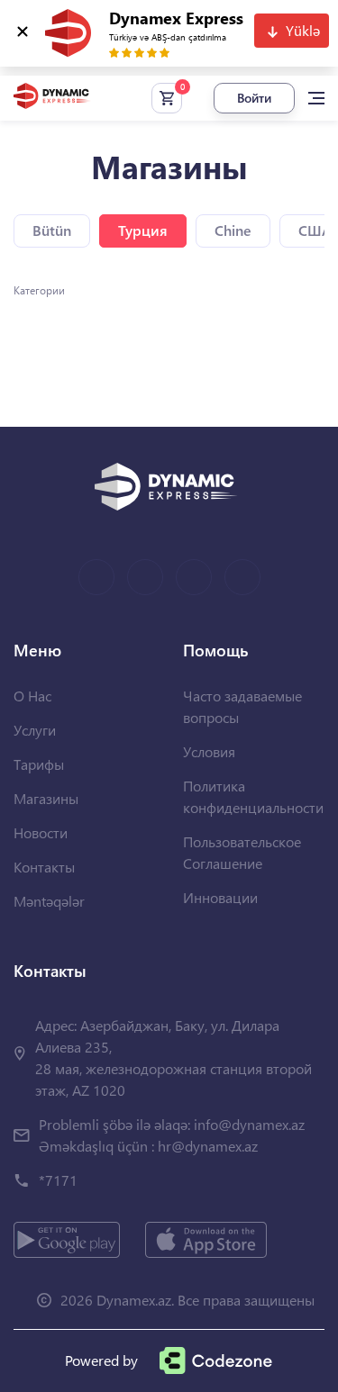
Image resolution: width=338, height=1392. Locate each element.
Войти (254, 97)
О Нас (32, 695)
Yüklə (303, 30)
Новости (41, 832)
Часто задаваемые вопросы (242, 706)
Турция (143, 230)
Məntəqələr (49, 900)
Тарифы (39, 764)
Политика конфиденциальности (253, 796)
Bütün (51, 230)
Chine (233, 230)
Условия (209, 751)
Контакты (44, 866)
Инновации (220, 897)
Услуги (35, 729)
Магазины (46, 798)
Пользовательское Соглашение (242, 852)
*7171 (58, 1180)
